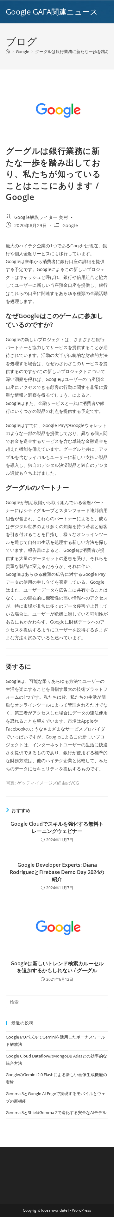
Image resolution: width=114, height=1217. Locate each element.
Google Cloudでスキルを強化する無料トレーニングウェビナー (57, 827)
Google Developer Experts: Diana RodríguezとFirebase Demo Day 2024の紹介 (57, 872)
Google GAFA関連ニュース (52, 11)
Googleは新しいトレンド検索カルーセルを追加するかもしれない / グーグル (57, 967)
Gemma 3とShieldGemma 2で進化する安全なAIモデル (56, 1112)
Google (70, 225)
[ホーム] (8, 51)
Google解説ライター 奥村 (41, 217)
